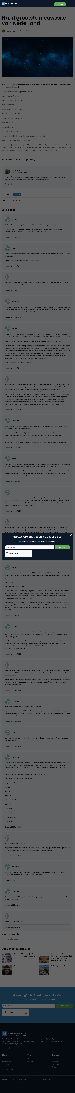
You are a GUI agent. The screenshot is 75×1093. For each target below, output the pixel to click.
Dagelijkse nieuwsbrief (29, 541)
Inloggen (61, 4)
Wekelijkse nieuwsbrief (48, 541)
